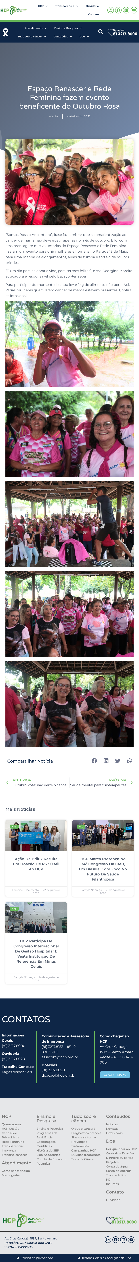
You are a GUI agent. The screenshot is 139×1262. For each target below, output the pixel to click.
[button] (94, 761)
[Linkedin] (126, 10)
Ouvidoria (92, 6)
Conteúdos (61, 36)
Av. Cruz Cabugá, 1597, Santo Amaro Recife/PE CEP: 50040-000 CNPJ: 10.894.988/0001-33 (31, 1243)
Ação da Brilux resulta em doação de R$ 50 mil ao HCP (36, 864)
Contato (93, 14)
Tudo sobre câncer (30, 36)
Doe (82, 36)
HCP (41, 6)
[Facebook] (118, 10)
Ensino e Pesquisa (66, 28)
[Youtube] (134, 10)
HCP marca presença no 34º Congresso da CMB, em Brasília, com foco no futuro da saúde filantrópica (103, 869)
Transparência (64, 6)
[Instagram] (110, 10)
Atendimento (34, 28)
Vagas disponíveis (17, 1072)
